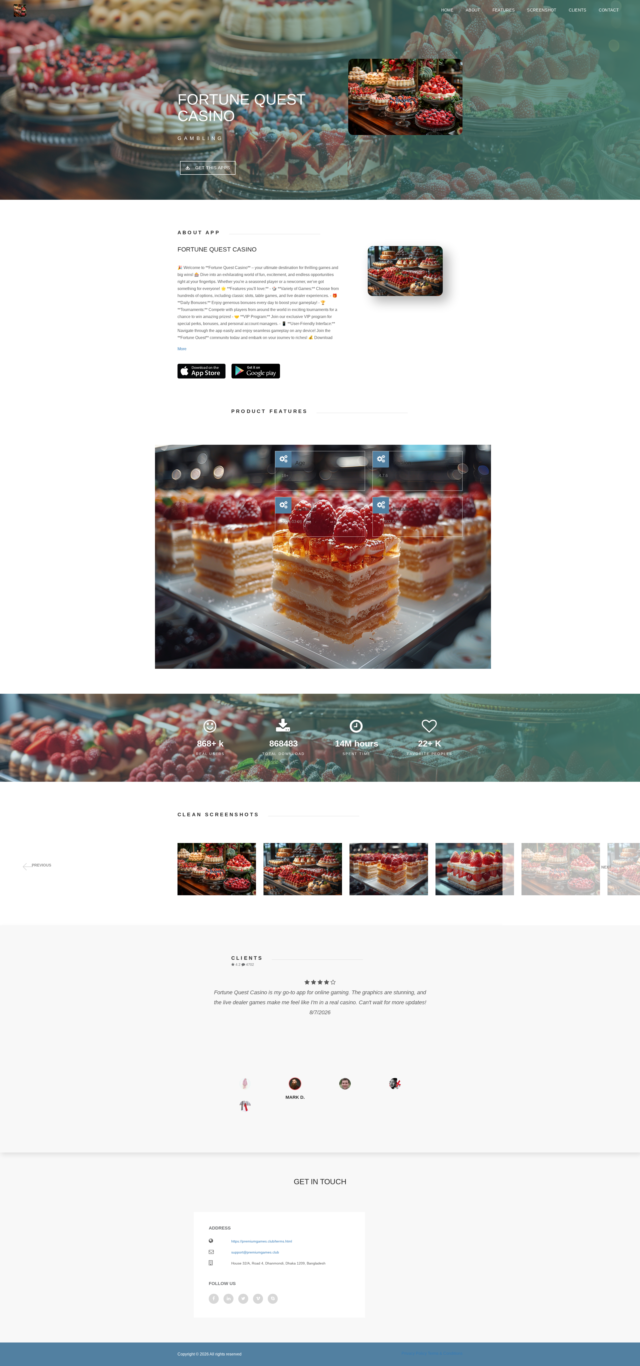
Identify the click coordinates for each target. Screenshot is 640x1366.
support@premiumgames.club (255, 1252)
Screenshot (541, 10)
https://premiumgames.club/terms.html (261, 1241)
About (473, 10)
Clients (577, 10)
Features (503, 10)
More (182, 349)
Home (447, 10)
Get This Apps (212, 167)
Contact (609, 10)
